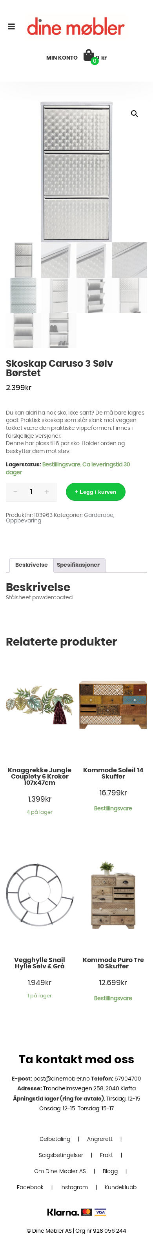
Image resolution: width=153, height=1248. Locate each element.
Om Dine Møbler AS (60, 1171)
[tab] (31, 565)
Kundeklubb (121, 1187)
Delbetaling (55, 1139)
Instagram (74, 1187)
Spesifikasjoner (78, 565)
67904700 (128, 1079)
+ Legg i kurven (96, 492)
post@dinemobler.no (61, 1079)
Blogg (110, 1171)
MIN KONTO (62, 58)
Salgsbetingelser (61, 1155)
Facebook (30, 1187)
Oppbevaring (23, 521)
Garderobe (98, 515)
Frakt (106, 1155)
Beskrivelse (31, 565)
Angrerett (100, 1139)
